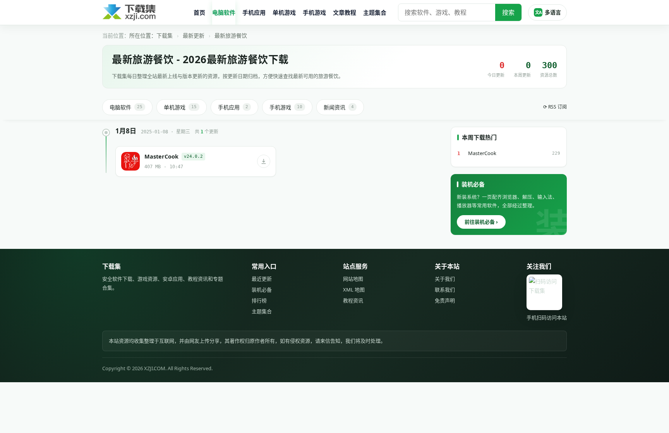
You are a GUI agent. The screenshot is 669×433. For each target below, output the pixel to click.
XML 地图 (354, 289)
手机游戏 (314, 12)
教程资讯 (353, 300)
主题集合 (374, 12)
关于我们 (445, 278)
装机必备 (262, 289)
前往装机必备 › (481, 221)
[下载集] (144, 12)
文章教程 (344, 12)
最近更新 (262, 278)
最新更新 (193, 35)
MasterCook (482, 153)
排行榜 (259, 300)
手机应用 (254, 12)
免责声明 (445, 300)
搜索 (508, 12)
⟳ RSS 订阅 (555, 107)
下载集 (164, 35)
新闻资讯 (339, 107)
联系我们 (445, 289)
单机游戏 (284, 12)
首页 (199, 12)
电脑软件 (223, 12)
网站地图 (353, 278)
